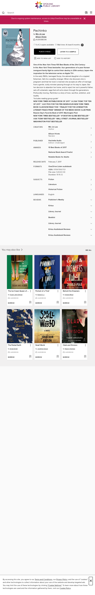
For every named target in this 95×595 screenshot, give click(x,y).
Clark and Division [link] (70, 345)
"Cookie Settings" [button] (55, 585)
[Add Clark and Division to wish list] (85, 356)
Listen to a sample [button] (68, 52)
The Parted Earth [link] (14, 345)
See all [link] (88, 250)
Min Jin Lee (40, 34)
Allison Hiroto (41, 37)
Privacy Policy (61, 579)
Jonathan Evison (42, 349)
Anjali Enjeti (14, 349)
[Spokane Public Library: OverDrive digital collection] (47, 5)
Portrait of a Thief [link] (42, 291)
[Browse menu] (91, 12)
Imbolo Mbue (69, 295)
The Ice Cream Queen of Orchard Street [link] (18, 291)
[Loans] (86, 13)
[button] (44, 52)
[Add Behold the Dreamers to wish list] (85, 302)
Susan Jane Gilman (16, 295)
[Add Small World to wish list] (57, 356)
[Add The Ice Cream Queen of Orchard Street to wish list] (30, 302)
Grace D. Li (40, 295)
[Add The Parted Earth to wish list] (30, 356)
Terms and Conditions (43, 579)
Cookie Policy (65, 588)
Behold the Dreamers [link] (71, 291)
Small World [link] (40, 345)
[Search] (3, 12)
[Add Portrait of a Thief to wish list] (57, 302)
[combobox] (42, 13)
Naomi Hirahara (70, 349)
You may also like (11, 249)
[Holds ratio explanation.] (82, 45)
